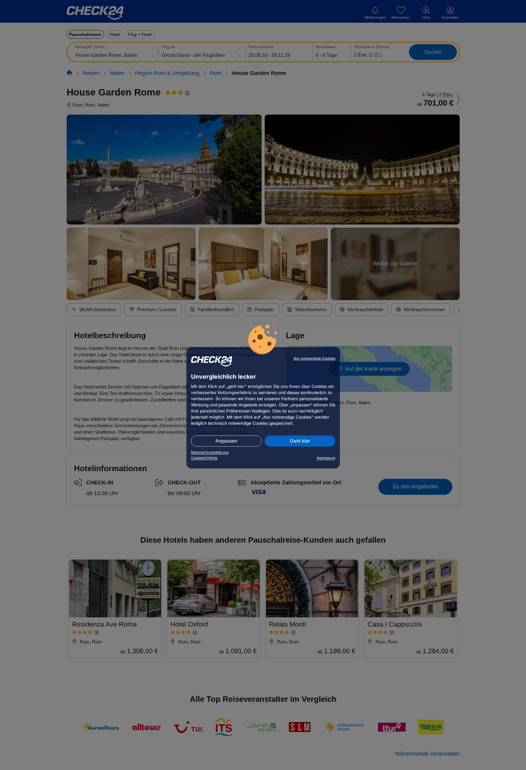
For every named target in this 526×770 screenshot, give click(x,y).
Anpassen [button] (226, 441)
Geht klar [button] (300, 441)
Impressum (326, 458)
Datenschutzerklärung (209, 452)
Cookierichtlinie (204, 458)
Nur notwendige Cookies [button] (314, 358)
